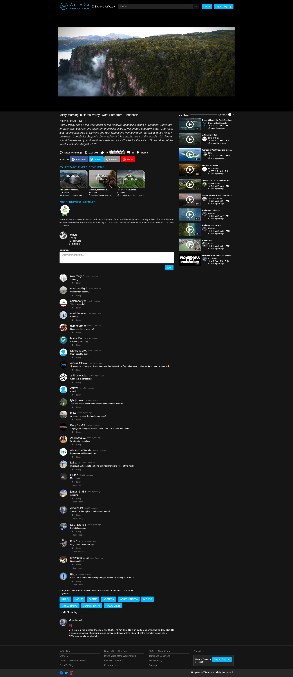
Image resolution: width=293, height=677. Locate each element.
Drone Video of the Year (115, 651)
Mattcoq (211, 213)
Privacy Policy (155, 660)
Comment (64, 249)
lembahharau (69, 605)
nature (79, 599)
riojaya (73, 234)
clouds (147, 599)
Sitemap (153, 665)
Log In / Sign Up (224, 6)
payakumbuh (113, 605)
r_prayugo (212, 258)
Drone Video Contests (217, 123)
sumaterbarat (91, 605)
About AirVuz (164, 651)
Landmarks (128, 590)
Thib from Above (215, 198)
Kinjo (210, 243)
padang (93, 599)
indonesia (108, 599)
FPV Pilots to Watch (113, 660)
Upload (207, 6)
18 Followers (75, 240)
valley (65, 599)
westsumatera (129, 599)
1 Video (72, 237)
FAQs (151, 651)
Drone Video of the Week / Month (120, 655)
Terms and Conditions (159, 655)
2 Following (74, 243)
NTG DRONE (213, 138)
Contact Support (222, 659)
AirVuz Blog (65, 651)
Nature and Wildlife (81, 590)
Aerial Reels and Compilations (106, 590)
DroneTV (64, 655)
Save (169, 267)
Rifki (210, 152)
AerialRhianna (214, 183)
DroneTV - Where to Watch (73, 660)
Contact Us (199, 651)
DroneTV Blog (66, 665)
